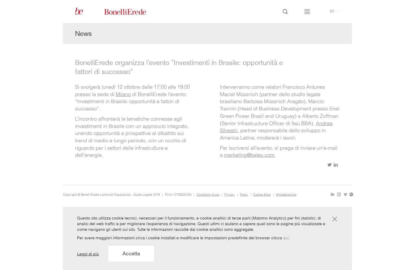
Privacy (229, 195)
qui (286, 237)
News (83, 33)
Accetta (131, 253)
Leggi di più (88, 253)
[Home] (131, 11)
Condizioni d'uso (207, 195)
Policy (244, 195)
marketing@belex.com (249, 155)
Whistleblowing (286, 195)
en (332, 11)
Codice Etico (262, 195)
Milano (123, 94)
